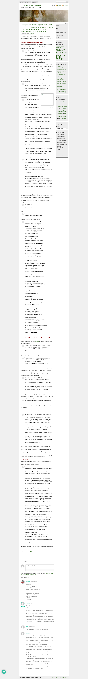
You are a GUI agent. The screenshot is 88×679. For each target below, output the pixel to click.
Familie (58, 46)
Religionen (59, 58)
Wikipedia (37, 341)
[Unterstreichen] (30, 570)
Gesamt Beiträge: (60, 155)
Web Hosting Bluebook (64, 677)
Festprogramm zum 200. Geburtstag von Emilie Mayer (42, 27)
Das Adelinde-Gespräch (31, 5)
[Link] (41, 570)
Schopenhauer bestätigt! (61, 81)
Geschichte (60, 49)
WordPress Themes (55, 677)
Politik (31, 551)
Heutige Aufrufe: (60, 136)
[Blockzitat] (37, 570)
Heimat (26, 551)
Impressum (34, 2)
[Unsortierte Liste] (36, 570)
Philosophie (60, 55)
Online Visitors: (60, 134)
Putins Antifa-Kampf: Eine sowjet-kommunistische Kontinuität (62, 110)
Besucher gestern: (60, 142)
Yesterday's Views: (60, 140)
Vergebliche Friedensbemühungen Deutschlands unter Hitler (61, 68)
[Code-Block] (39, 570)
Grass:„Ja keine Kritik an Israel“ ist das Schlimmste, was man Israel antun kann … (35, 30)
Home (21, 2)
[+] (44, 569)
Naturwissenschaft (61, 54)
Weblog (38, 79)
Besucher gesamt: (60, 153)
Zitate (62, 60)
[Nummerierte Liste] (34, 570)
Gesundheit (59, 50)
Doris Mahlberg (60, 113)
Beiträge (59, 5)
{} (42, 569)
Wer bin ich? (27, 2)
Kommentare (65, 5)
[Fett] (27, 570)
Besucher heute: (60, 138)
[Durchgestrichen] (32, 570)
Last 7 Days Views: (61, 144)
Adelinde (32, 33)
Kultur (29, 551)
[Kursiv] (28, 570)
